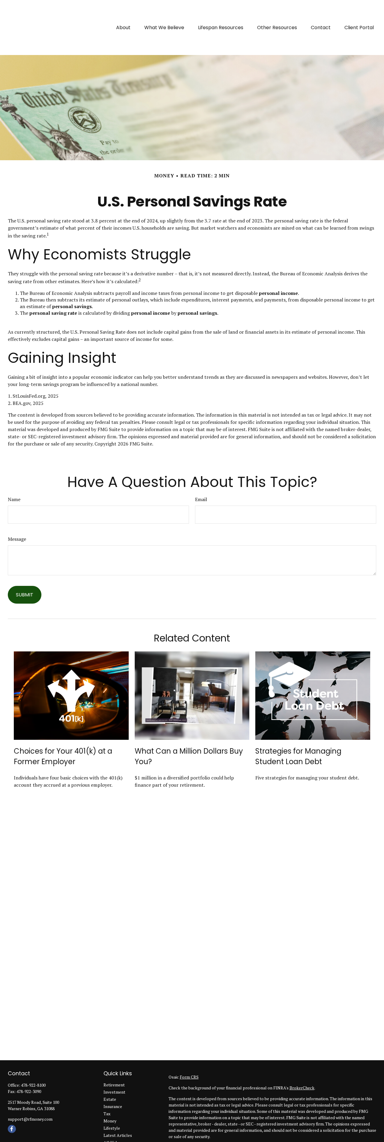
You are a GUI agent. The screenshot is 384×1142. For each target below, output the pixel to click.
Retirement (114, 1085)
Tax (107, 1113)
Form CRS (189, 1077)
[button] (123, 27)
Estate (110, 1099)
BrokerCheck (302, 1088)
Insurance (113, 1106)
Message (17, 539)
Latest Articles (118, 1135)
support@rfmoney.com (30, 1119)
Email (201, 499)
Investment (114, 1092)
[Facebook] (12, 1129)
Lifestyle (112, 1128)
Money (110, 1121)
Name (14, 499)
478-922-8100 (33, 1085)
